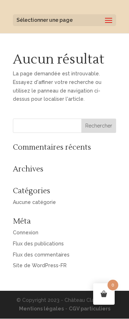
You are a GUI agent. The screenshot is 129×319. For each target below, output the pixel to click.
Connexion (25, 232)
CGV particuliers (89, 308)
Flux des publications (38, 243)
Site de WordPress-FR (40, 265)
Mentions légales (41, 308)
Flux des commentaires (41, 255)
